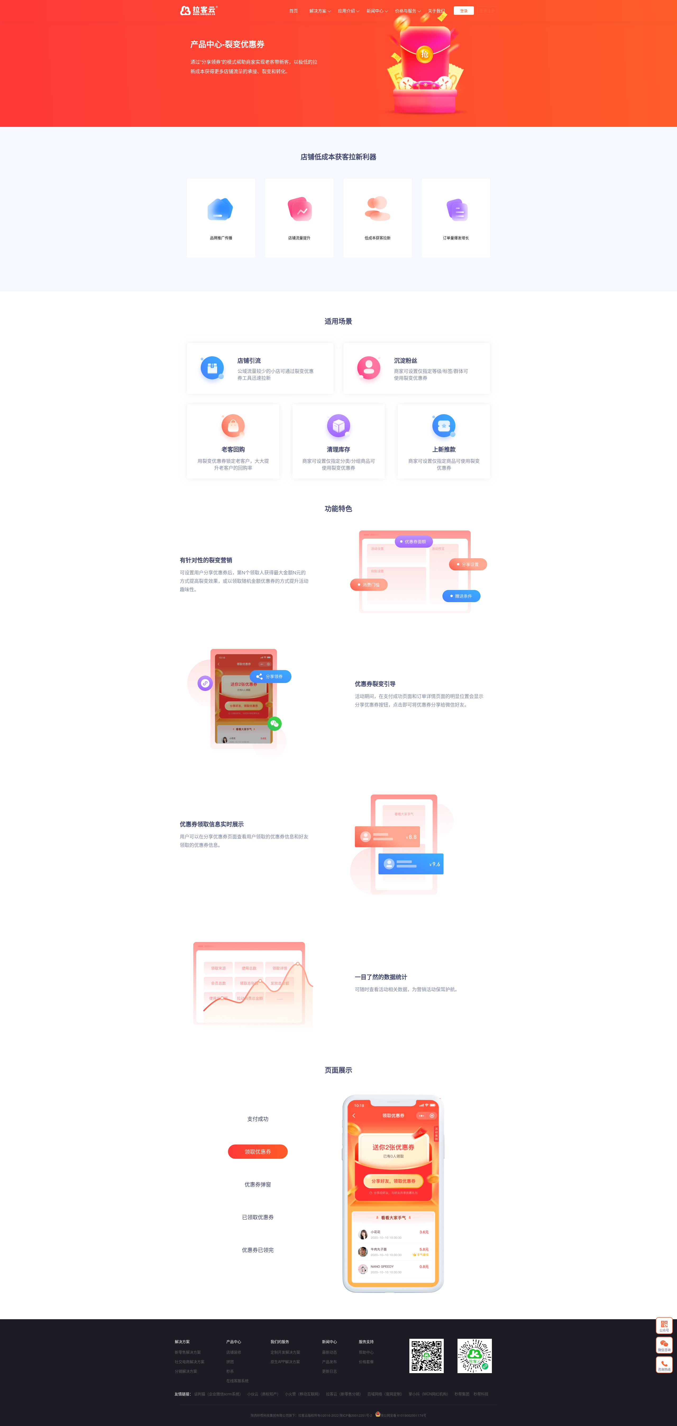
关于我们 (436, 11)
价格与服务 (405, 11)
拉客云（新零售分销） (344, 1393)
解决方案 (317, 11)
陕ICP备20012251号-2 (356, 1415)
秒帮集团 (462, 1393)
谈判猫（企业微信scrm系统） (218, 1393)
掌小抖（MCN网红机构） (429, 1393)
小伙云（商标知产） (264, 1393)
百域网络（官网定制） (385, 1393)
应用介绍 (346, 11)
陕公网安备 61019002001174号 (403, 1415)
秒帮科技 (481, 1393)
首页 (293, 11)
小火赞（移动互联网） (303, 1393)
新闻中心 (375, 11)
